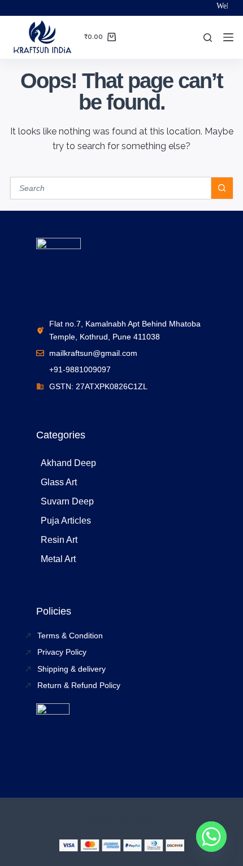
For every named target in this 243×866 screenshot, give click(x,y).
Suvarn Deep (67, 501)
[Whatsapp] (211, 836)
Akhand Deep (68, 463)
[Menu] (228, 37)
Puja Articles (66, 520)
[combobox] (110, 188)
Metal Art (58, 559)
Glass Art (59, 482)
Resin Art (59, 540)
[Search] (207, 37)
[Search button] (222, 188)
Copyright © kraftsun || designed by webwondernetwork (121, 819)
